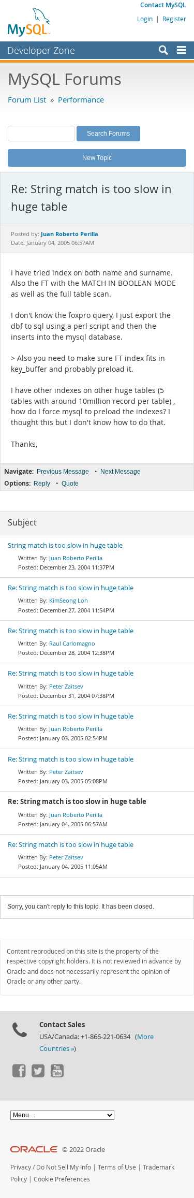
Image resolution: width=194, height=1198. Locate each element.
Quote (70, 483)
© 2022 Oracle (83, 1149)
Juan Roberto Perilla (75, 558)
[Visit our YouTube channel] (57, 1075)
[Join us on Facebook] (18, 1075)
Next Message (120, 471)
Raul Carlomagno (72, 643)
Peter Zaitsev (66, 686)
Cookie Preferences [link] (62, 1179)
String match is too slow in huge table (65, 545)
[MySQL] (29, 21)
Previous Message (63, 471)
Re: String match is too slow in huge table (70, 587)
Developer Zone (41, 50)
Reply (42, 483)
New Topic (97, 157)
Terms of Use (117, 1167)
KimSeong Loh (68, 600)
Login (145, 18)
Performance (81, 99)
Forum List (27, 99)
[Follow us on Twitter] (37, 1075)
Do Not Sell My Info (63, 1167)
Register (174, 18)
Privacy (20, 1167)
